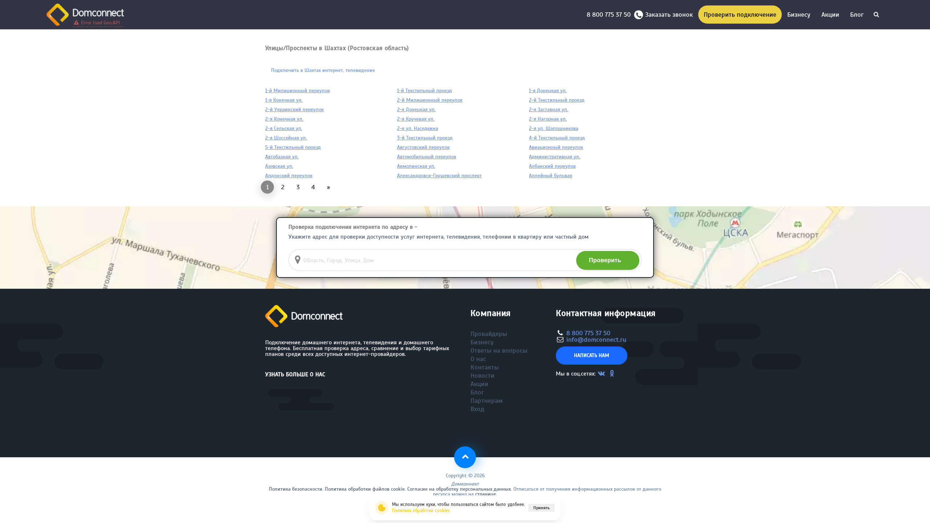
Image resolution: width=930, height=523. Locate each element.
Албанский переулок (552, 166)
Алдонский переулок (288, 176)
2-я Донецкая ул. (416, 109)
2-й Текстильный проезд (557, 100)
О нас (478, 359)
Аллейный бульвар (550, 176)
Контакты (484, 367)
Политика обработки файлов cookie (365, 489)
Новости (482, 375)
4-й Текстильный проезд (557, 138)
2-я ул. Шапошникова (553, 128)
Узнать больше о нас (295, 374)
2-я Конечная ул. (284, 119)
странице (485, 494)
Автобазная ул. (282, 157)
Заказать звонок (669, 15)
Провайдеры (488, 334)
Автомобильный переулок (426, 157)
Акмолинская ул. (416, 166)
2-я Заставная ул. (548, 109)
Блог (857, 15)
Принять (541, 507)
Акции (830, 15)
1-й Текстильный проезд (424, 91)
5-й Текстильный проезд (293, 147)
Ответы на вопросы (498, 350)
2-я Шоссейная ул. (286, 138)
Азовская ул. (279, 166)
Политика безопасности (295, 489)
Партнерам (486, 400)
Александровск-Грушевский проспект (439, 176)
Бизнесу (798, 15)
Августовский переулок (423, 147)
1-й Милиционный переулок (297, 91)
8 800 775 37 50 (610, 15)
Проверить (605, 260)
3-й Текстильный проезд (425, 138)
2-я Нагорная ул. (548, 119)
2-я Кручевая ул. (415, 119)
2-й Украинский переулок (294, 109)
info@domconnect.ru (596, 340)
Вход (477, 409)
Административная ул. (554, 157)
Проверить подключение (740, 15)
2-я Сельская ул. (283, 128)
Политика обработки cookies (421, 511)
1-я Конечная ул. (284, 100)
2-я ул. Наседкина (417, 128)
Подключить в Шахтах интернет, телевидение (323, 70)
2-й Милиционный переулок (429, 100)
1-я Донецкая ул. (548, 91)
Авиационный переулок (556, 147)
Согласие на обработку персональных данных (459, 489)
